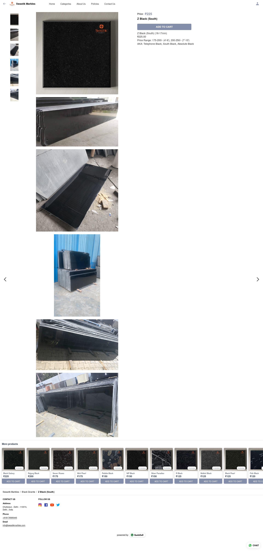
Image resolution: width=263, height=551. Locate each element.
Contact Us (109, 3)
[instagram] (40, 505)
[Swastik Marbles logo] (12, 4)
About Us (81, 3)
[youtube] (52, 505)
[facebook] (46, 505)
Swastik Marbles (25, 3)
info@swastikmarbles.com (14, 525)
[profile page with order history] (257, 4)
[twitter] (58, 505)
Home (52, 3)
